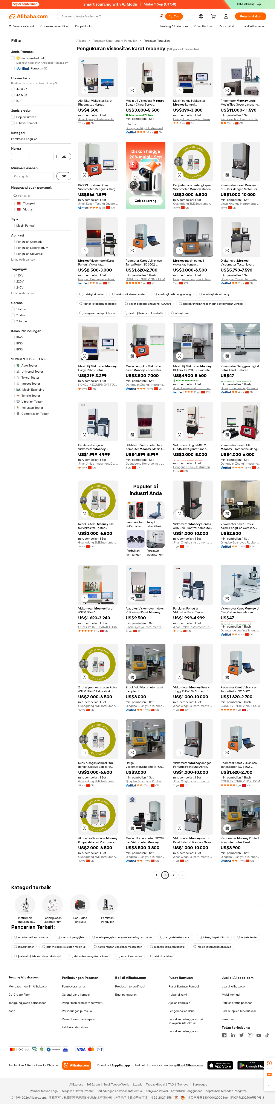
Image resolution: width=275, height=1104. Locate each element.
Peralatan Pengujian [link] (157, 40)
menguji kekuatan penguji (169, 946)
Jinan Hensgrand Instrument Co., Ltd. (193, 388)
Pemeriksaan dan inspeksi (79, 1019)
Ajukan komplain (179, 1002)
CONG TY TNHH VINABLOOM (145, 279)
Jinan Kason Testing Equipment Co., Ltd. (98, 203)
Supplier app (121, 1065)
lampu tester (26, 946)
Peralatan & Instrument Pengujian (115, 40)
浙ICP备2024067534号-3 (247, 1097)
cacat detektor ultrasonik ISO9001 (150, 303)
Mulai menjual (231, 994)
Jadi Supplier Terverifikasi (239, 1011)
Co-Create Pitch (20, 994)
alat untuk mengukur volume (91, 956)
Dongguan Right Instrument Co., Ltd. (145, 128)
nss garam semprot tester (99, 313)
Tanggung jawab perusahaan (27, 1002)
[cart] (214, 17)
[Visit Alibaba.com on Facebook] (224, 1035)
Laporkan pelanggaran (183, 1031)
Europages (200, 1084)
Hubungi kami (177, 994)
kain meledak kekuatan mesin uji (66, 946)
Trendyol (183, 1084)
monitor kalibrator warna (33, 937)
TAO (171, 1084)
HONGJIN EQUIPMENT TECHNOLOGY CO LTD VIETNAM (98, 384)
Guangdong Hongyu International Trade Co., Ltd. (193, 119)
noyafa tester (249, 937)
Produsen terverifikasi (130, 986)
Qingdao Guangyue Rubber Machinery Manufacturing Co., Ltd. (98, 279)
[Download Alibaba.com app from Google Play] (251, 1065)
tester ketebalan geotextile (100, 303)
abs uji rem (182, 313)
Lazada (137, 1084)
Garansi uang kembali (76, 994)
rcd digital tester (94, 294)
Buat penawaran (126, 994)
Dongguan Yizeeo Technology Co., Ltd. (240, 279)
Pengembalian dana (181, 1011)
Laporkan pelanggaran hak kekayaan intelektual (185, 1021)
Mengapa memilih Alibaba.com (29, 986)
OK (64, 156)
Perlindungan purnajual (77, 1011)
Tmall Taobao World (116, 1084)
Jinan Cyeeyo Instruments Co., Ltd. (98, 119)
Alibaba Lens (33, 1065)
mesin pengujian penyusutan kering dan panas (124, 937)
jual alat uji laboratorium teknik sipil (39, 956)
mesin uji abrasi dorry (216, 294)
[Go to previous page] (156, 875)
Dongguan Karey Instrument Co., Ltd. (193, 467)
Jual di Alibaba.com (234, 986)
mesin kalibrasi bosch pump (214, 946)
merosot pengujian (72, 937)
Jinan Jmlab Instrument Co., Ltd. (98, 463)
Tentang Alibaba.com (23, 977)
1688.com (93, 1084)
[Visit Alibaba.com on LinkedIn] (232, 1035)
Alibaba (81, 40)
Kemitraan (228, 1019)
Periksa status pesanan (237, 1002)
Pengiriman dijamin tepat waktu (82, 1002)
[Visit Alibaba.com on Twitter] (241, 1035)
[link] (269, 1063)
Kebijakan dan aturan (75, 1027)
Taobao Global (155, 1084)
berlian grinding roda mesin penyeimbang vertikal (213, 303)
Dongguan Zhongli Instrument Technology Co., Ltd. (145, 384)
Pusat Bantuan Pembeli (183, 986)
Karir (12, 1011)
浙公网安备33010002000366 (208, 1097)
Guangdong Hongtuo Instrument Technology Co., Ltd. (145, 463)
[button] (160, 16)
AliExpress (76, 1084)
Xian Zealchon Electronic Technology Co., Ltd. (240, 119)
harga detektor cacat (178, 937)
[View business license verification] (176, 1097)
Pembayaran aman (74, 986)
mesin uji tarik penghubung (174, 294)
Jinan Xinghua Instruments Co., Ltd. (240, 203)
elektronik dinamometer (131, 294)
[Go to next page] (182, 875)
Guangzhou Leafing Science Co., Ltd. (240, 388)
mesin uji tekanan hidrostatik (145, 313)
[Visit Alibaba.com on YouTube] (258, 1035)
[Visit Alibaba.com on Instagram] (250, 1035)
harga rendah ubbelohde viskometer (120, 946)
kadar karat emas (131, 956)
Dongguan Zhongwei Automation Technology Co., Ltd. (193, 279)
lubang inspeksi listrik (216, 937)
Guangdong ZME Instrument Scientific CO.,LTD (193, 203)
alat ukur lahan (163, 956)
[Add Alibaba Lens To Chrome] (76, 1065)
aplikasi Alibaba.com (188, 1065)
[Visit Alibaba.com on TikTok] (267, 1035)
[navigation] (41, 458)
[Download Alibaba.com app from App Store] (220, 1065)
